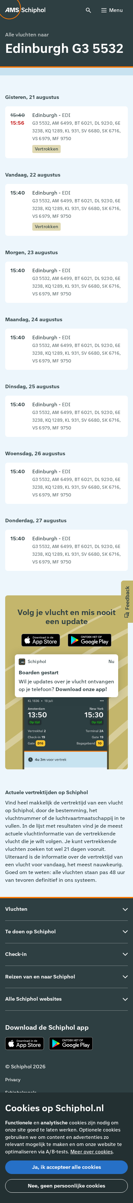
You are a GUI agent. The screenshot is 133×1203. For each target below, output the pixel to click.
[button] (127, 602)
